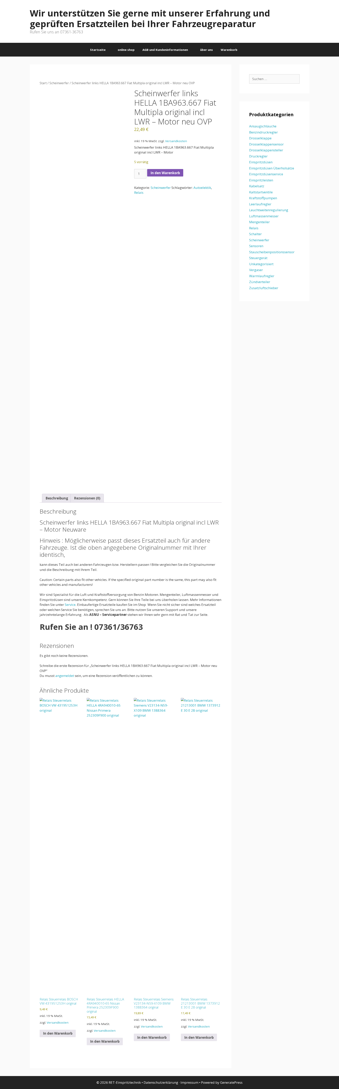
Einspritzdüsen (260, 162)
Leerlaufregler (260, 204)
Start (43, 83)
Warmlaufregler (261, 276)
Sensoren (256, 246)
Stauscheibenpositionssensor (271, 252)
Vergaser (256, 270)
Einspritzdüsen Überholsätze (271, 168)
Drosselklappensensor (266, 144)
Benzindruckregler (263, 132)
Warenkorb (229, 50)
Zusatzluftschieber (263, 288)
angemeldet (64, 675)
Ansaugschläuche (262, 126)
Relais (138, 192)
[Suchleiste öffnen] (247, 50)
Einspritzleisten (261, 180)
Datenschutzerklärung (161, 1082)
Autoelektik (202, 187)
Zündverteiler (259, 282)
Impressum (189, 1082)
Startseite (98, 50)
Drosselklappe (260, 138)
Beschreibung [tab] (57, 498)
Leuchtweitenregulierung (268, 210)
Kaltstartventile (261, 192)
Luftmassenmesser (264, 216)
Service (70, 604)
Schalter (255, 234)
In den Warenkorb (165, 173)
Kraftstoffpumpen (263, 198)
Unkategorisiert (261, 264)
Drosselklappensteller (266, 150)
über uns (206, 50)
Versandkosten (176, 141)
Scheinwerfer (59, 83)
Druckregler (258, 156)
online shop (126, 50)
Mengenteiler (259, 222)
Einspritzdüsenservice (266, 174)
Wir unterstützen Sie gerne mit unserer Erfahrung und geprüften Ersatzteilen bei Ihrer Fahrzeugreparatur (150, 18)
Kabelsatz (256, 186)
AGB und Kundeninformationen (165, 50)
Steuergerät (258, 258)
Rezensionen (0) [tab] (87, 498)
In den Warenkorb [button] (57, 1033)
